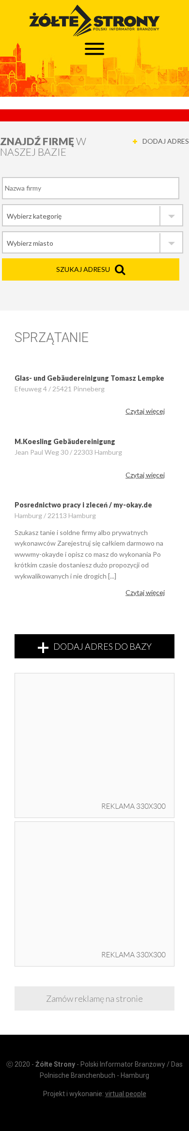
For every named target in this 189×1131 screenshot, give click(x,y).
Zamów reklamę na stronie (94, 998)
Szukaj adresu (83, 269)
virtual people (125, 1094)
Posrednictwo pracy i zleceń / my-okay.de (83, 505)
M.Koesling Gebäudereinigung (65, 441)
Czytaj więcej (145, 411)
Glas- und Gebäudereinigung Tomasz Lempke (89, 378)
